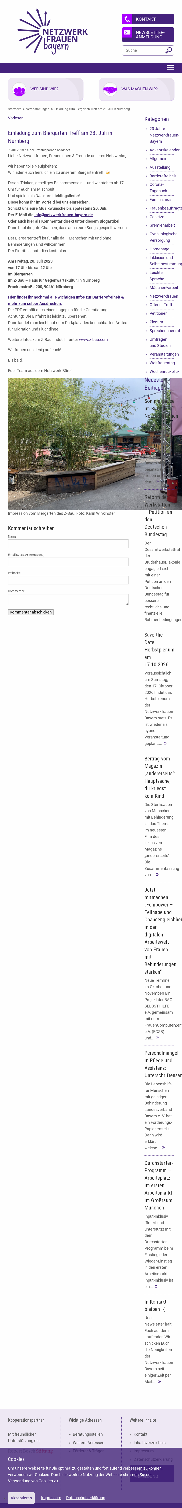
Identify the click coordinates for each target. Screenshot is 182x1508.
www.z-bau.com (93, 339)
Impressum (51, 1497)
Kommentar (16, 591)
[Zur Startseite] (52, 31)
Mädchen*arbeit (162, 287)
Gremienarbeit (162, 225)
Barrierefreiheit (162, 176)
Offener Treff (161, 304)
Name (12, 536)
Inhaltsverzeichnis (150, 1442)
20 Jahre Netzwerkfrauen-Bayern (162, 135)
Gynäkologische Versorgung (162, 237)
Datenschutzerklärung (85, 1497)
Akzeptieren (21, 1498)
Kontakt (140, 1434)
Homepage (159, 249)
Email (26, 554)
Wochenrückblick (162, 371)
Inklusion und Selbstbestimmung (162, 260)
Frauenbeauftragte (162, 208)
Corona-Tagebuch (158, 187)
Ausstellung (160, 167)
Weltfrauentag (162, 362)
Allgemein (158, 158)
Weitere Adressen (88, 1442)
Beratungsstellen (88, 1434)
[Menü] (170, 68)
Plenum (156, 322)
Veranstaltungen (162, 354)
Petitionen (159, 313)
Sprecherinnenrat (162, 330)
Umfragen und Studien (160, 342)
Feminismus (160, 199)
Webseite (14, 573)
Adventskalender (162, 150)
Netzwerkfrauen (162, 296)
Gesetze (157, 216)
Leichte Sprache (157, 275)
